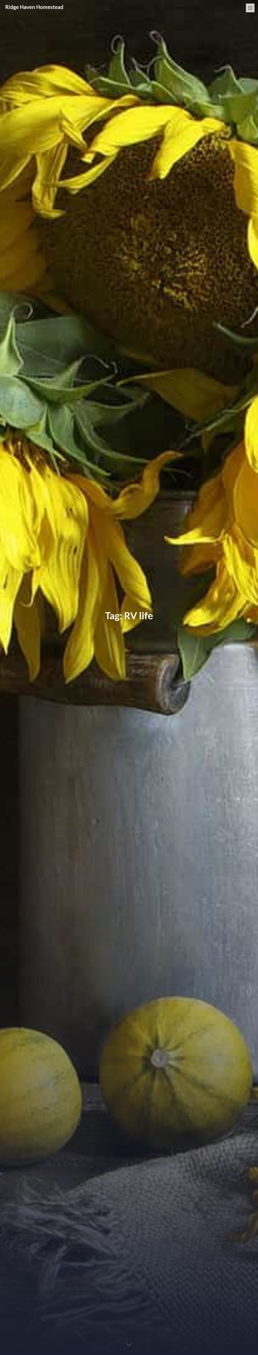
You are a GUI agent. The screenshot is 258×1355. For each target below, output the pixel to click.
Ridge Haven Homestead (34, 7)
